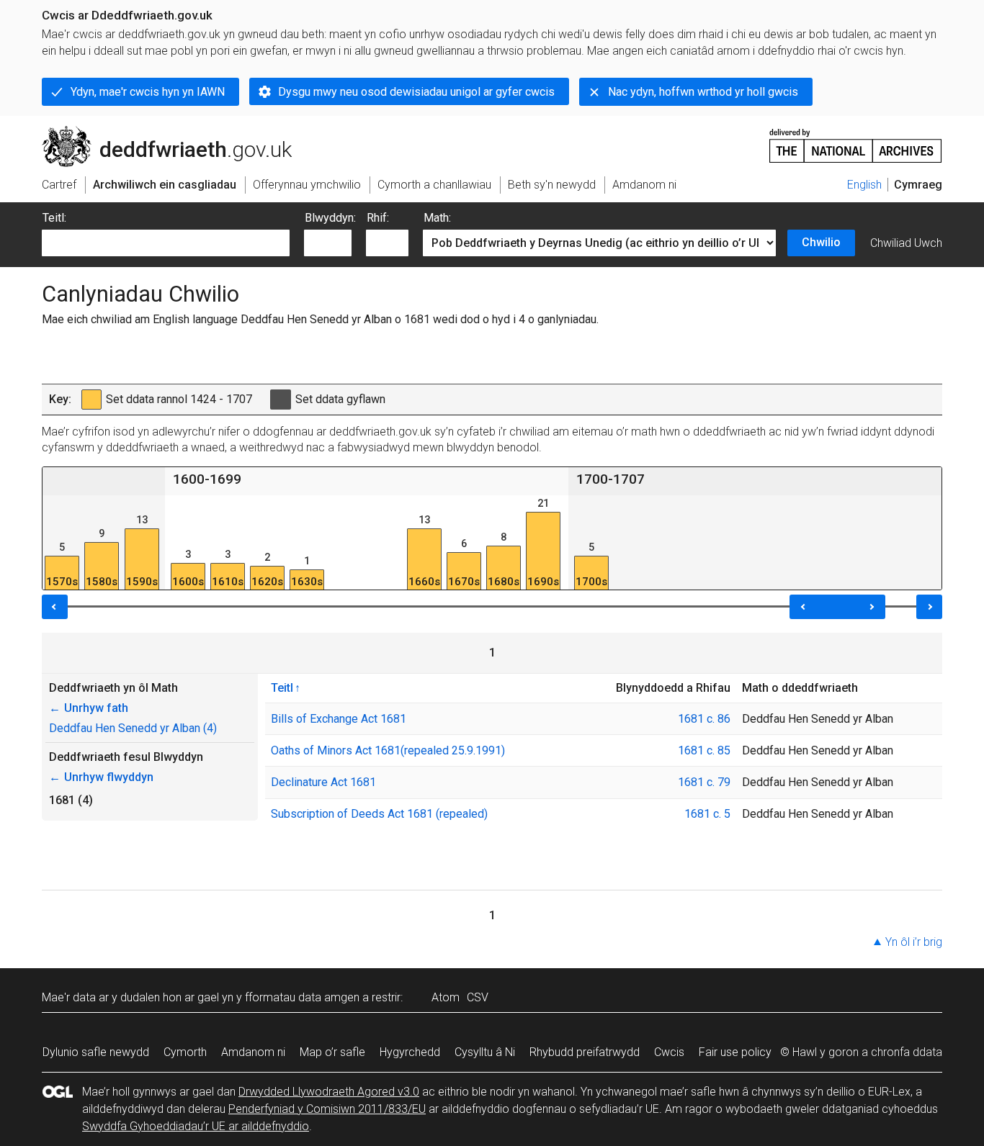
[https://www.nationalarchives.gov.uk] (855, 140)
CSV (477, 997)
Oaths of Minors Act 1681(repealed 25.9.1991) (388, 750)
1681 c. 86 (704, 719)
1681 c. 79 (704, 782)
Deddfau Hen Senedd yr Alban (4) (133, 728)
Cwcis (669, 1052)
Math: (437, 218)
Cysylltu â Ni (485, 1052)
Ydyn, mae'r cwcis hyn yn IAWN (148, 92)
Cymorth (185, 1052)
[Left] (55, 607)
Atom (445, 997)
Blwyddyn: (330, 218)
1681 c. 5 (707, 814)
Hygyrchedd (410, 1052)
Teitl (282, 687)
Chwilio (821, 242)
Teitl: (54, 218)
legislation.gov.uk (161, 131)
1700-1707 (610, 479)
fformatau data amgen (302, 997)
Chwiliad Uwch (906, 243)
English (864, 184)
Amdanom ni (253, 1052)
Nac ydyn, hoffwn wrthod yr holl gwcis (703, 92)
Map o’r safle (332, 1052)
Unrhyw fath (88, 708)
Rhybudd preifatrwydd (584, 1052)
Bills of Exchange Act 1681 (338, 719)
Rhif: (378, 218)
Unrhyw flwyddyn (101, 777)
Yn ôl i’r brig (913, 942)
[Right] (929, 607)
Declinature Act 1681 (323, 782)
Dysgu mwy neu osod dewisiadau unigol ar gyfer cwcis (416, 92)
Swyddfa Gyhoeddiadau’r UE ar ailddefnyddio (195, 1126)
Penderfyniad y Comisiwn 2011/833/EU (327, 1109)
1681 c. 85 (704, 750)
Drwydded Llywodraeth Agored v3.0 (328, 1091)
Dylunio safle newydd (96, 1052)
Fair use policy (735, 1052)
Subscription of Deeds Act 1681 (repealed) (379, 814)
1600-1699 (207, 479)
